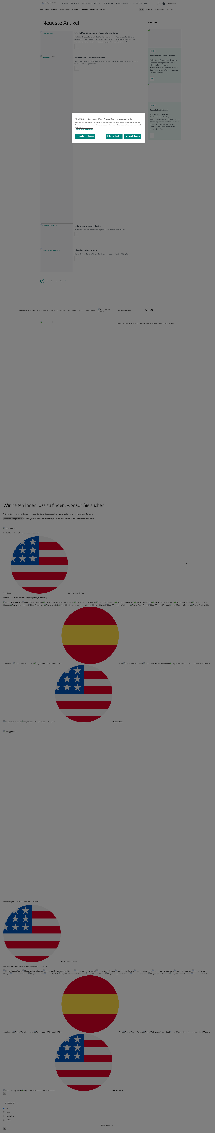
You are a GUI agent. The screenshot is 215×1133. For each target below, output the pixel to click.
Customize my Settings (85, 136)
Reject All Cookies (114, 136)
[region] (108, 128)
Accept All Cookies (133, 136)
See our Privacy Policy (84, 130)
